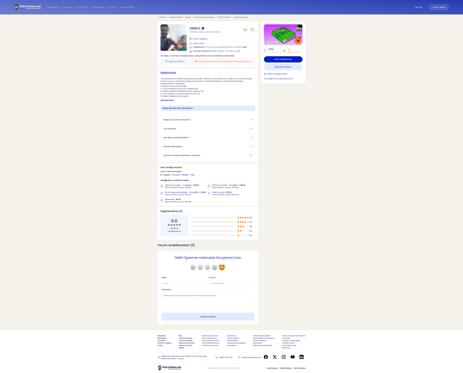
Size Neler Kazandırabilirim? (176, 137)
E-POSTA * (213, 278)
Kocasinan (176, 175)
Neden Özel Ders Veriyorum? (177, 119)
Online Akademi (98, 7)
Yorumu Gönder (208, 316)
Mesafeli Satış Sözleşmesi (236, 343)
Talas (192, 175)
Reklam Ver (286, 348)
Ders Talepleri (82, 7)
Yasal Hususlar (272, 368)
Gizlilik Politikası (286, 368)
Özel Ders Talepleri (164, 343)
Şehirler (181, 348)
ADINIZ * (164, 278)
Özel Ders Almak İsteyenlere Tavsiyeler (181, 155)
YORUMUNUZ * (166, 290)
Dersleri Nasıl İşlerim (172, 146)
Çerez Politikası (299, 368)
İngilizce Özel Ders (185, 345)
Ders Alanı (113, 7)
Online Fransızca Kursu (210, 345)
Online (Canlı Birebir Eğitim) (171, 171)
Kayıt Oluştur (439, 7)
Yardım (160, 345)
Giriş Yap (418, 7)
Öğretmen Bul (53, 7)
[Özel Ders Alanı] (27, 7)
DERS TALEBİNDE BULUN (283, 59)
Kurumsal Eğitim (127, 7)
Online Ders (68, 7)
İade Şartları (231, 345)
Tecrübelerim (169, 128)
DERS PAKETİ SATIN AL (283, 67)
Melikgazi (185, 175)
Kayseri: (167, 175)
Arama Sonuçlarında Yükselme (293, 336)
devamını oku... (167, 100)
